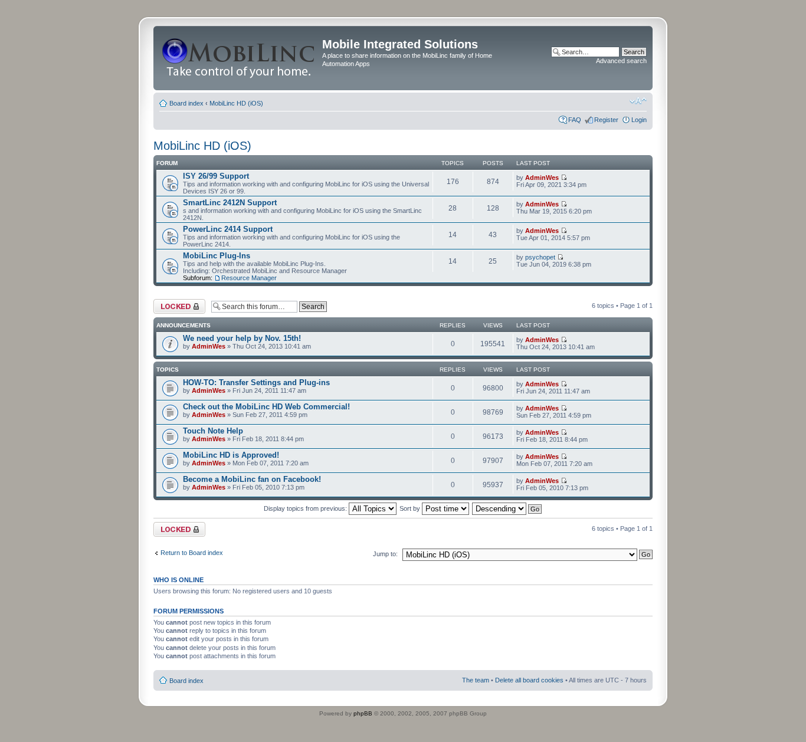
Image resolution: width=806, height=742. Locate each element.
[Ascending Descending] (507, 508)
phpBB (362, 713)
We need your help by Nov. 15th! (242, 338)
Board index (186, 103)
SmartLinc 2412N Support (230, 202)
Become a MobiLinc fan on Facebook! (252, 479)
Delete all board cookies (529, 680)
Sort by (410, 508)
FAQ (574, 119)
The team (475, 680)
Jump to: (385, 553)
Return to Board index (191, 552)
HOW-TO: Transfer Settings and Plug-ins (256, 382)
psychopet (540, 257)
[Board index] (239, 58)
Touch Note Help (213, 430)
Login (639, 119)
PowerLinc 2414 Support (228, 229)
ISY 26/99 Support (216, 176)
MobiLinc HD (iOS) (236, 103)
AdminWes (542, 177)
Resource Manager (249, 277)
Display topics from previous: (306, 508)
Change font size (638, 101)
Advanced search (621, 60)
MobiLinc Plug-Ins (216, 255)
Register (606, 119)
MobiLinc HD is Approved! (231, 455)
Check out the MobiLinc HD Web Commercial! (266, 406)
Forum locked (173, 302)
